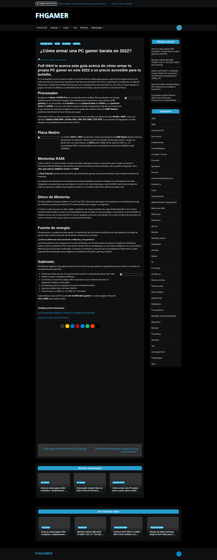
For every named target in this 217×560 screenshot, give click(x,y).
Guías (66, 27)
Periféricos (156, 274)
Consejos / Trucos (159, 154)
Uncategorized (157, 352)
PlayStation (156, 304)
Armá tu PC (42, 27)
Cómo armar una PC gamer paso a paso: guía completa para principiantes (125, 490)
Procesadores (157, 310)
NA (93, 312)
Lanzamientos (157, 196)
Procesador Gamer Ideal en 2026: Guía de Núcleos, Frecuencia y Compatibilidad (163, 97)
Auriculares (156, 136)
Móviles (154, 232)
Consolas (155, 160)
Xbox (153, 364)
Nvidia (154, 256)
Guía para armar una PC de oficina (53, 317)
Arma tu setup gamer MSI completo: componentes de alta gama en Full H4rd (54, 490)
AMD (153, 118)
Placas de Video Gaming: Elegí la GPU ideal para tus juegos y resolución (165, 86)
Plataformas (156, 298)
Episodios (155, 166)
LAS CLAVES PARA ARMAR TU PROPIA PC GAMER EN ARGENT (64, 312)
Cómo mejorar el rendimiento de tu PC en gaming (64, 449)
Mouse (154, 226)
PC (152, 262)
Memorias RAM (158, 208)
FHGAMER (51, 15)
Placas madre (157, 286)
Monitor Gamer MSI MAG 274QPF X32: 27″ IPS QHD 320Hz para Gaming (165, 62)
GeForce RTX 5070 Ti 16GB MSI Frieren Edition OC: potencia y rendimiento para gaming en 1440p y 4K (164, 74)
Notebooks (156, 244)
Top (75, 27)
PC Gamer (66, 44)
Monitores (156, 214)
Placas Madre (157, 292)
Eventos (154, 172)
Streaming (156, 334)
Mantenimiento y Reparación (164, 202)
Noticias (84, 27)
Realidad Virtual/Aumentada (163, 316)
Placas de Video (158, 280)
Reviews (55, 27)
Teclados (155, 340)
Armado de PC (46, 44)
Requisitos (156, 322)
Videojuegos (97, 27)
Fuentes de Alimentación (162, 178)
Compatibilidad (158, 148)
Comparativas (157, 142)
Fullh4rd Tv (156, 184)
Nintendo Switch (158, 238)
